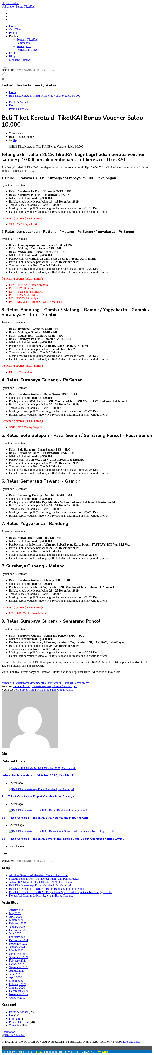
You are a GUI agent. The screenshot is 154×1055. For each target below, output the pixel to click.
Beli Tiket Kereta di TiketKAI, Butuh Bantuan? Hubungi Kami (45, 818)
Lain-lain (14, 1018)
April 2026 (15, 916)
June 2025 (15, 933)
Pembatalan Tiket (27, 49)
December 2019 (18, 990)
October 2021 (17, 953)
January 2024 (17, 947)
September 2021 (18, 957)
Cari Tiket (15, 29)
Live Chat (101, 1051)
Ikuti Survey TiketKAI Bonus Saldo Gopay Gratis (43, 689)
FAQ (12, 53)
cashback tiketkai (12, 682)
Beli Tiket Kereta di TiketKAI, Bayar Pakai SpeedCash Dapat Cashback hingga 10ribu (63, 839)
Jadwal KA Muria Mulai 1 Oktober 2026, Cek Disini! (38, 775)
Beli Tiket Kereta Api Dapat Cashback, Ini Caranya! (38, 796)
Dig (15, 140)
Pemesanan (23, 42)
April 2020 (15, 977)
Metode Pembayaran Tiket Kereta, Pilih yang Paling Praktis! (44, 878)
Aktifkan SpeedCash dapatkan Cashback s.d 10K (38, 875)
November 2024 (18, 943)
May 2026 (15, 913)
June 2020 (15, 974)
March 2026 (16, 920)
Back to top (8, 1031)
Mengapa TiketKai (20, 59)
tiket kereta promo (78, 682)
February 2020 (17, 984)
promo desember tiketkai (36, 682)
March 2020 (16, 980)
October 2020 (17, 963)
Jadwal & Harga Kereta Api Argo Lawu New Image (45, 686)
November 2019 (18, 994)
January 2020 (17, 987)
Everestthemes (131, 1041)
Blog (12, 56)
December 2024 (18, 940)
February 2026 (17, 923)
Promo (13, 32)
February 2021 (17, 960)
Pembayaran (24, 46)
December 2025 (18, 930)
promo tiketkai (59, 682)
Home (12, 26)
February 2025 (17, 936)
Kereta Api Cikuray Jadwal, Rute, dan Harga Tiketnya (41, 895)
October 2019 (17, 997)
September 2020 (18, 967)
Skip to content (10, 3)
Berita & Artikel (18, 102)
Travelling (15, 1025)
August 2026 (16, 909)
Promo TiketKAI (19, 108)
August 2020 (16, 970)
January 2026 (17, 926)
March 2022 (16, 950)
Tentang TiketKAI (27, 39)
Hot (11, 105)
